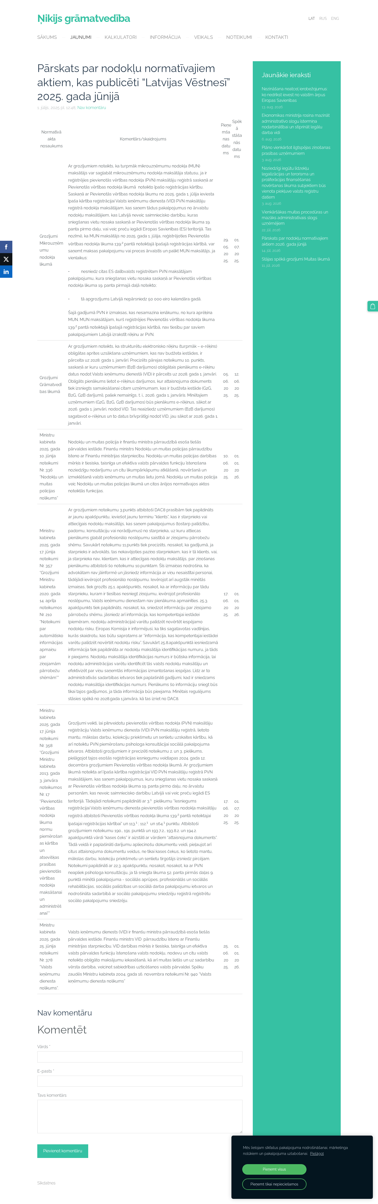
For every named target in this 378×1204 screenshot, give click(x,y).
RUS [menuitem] (323, 18)
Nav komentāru (91, 107)
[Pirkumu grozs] (372, 306)
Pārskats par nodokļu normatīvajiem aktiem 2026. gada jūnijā (295, 241)
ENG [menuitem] (335, 18)
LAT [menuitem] (312, 18)
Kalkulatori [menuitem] (121, 37)
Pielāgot (317, 1153)
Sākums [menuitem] (47, 37)
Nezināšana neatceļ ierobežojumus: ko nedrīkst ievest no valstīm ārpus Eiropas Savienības (295, 94)
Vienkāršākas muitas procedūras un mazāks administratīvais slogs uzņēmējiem (295, 218)
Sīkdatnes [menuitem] (46, 1183)
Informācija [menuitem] (165, 37)
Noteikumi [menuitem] (239, 37)
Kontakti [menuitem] (276, 37)
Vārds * (43, 1046)
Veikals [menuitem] (203, 37)
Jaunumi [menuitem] (80, 37)
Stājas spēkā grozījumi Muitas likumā (296, 259)
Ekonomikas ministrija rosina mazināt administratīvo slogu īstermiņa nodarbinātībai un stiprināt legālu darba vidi (296, 124)
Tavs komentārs (52, 1095)
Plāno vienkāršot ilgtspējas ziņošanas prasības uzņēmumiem (296, 150)
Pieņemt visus (274, 1169)
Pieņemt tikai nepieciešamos (274, 1184)
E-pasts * (45, 1071)
